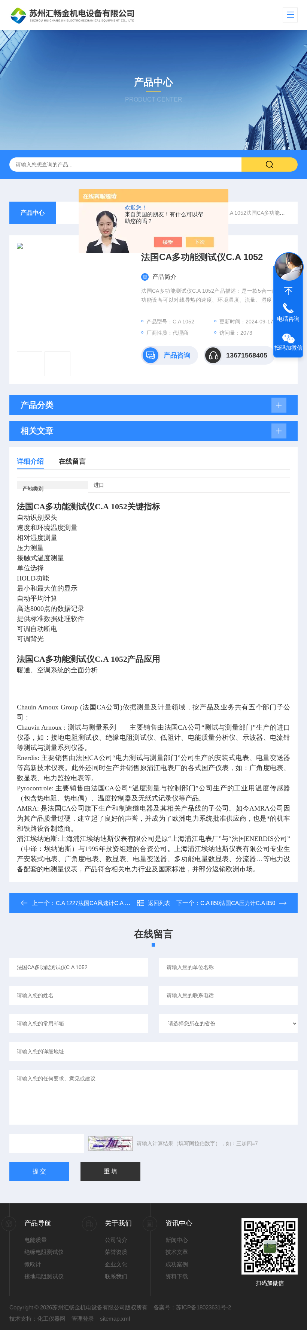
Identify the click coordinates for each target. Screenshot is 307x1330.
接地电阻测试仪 (44, 1276)
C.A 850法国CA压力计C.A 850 (237, 903)
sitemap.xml (115, 1318)
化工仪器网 (51, 1318)
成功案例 (176, 1264)
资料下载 (176, 1276)
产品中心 (33, 212)
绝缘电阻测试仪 (44, 1252)
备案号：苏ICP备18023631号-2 (192, 1307)
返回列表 (159, 903)
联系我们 (116, 1276)
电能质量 (35, 1240)
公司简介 (116, 1240)
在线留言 (72, 461)
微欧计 (32, 1264)
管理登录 (83, 1318)
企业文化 (116, 1264)
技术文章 (176, 1252)
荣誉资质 (116, 1252)
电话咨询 (288, 319)
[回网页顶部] (288, 291)
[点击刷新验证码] (110, 1143)
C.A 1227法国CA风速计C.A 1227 (96, 903)
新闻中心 (176, 1240)
